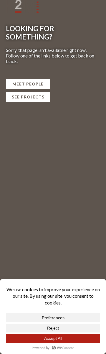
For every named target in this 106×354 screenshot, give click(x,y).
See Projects (28, 96)
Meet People (28, 83)
